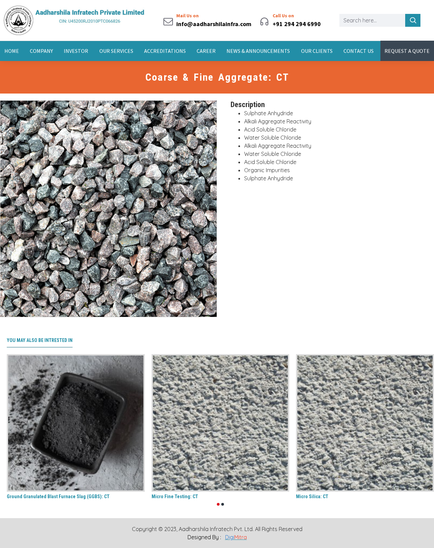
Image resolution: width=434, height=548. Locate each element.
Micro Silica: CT (312, 496)
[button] (218, 504)
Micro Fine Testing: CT (175, 496)
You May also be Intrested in (40, 340)
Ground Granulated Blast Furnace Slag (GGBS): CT (58, 496)
